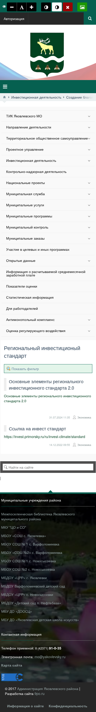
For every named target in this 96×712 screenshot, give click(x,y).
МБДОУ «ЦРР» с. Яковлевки (24, 577)
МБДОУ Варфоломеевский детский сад (33, 586)
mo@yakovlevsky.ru (49, 656)
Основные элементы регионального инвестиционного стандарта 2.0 (46, 384)
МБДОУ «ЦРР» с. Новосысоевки (27, 594)
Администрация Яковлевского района (48, 688)
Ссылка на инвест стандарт (37, 428)
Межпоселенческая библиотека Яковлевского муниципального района (38, 516)
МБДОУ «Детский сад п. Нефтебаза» (31, 602)
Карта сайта (11, 665)
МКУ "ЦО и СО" (13, 527)
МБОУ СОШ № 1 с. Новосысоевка (28, 560)
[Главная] (4, 97)
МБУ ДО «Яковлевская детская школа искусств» (40, 619)
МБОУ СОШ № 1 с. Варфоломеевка (30, 544)
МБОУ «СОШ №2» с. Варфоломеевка (31, 552)
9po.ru (39, 693)
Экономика (84, 417)
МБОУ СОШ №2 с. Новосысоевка (28, 569)
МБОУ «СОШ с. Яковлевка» (23, 535)
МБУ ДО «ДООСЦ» (16, 611)
